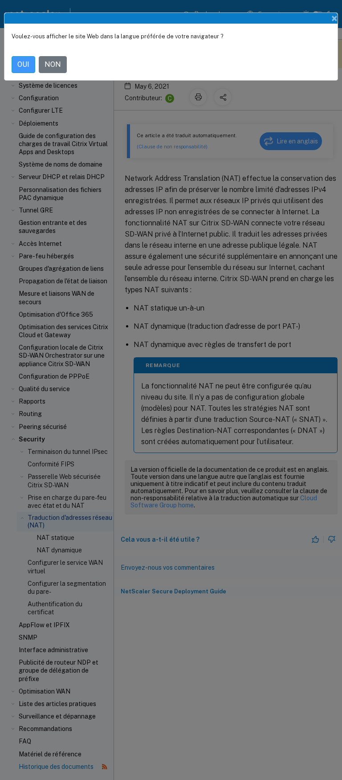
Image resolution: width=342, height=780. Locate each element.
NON (53, 64)
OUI (23, 64)
